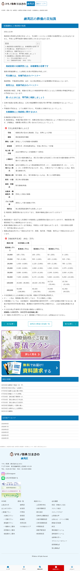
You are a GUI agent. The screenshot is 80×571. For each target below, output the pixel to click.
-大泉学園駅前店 (41, 519)
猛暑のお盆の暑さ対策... (12, 391)
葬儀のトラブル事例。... (12, 394)
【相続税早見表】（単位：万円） (21, 60)
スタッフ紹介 (56, 508)
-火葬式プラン (8, 515)
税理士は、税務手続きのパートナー (19, 51)
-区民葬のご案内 (9, 530)
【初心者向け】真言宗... (12, 402)
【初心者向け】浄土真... (12, 399)
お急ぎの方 (5, 505)
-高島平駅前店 (41, 530)
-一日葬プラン (8, 519)
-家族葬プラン (8, 523)
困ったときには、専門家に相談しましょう (21, 53)
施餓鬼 (7, 411)
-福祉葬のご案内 (9, 534)
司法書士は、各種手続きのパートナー (20, 49)
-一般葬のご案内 (9, 526)
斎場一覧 (21, 501)
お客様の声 (55, 515)
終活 (53, 526)
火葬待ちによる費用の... (12, 408)
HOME (3, 501)
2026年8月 (5, 423)
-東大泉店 (39, 512)
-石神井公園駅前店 (42, 515)
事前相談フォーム (58, 530)
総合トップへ (41, 3)
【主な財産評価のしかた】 (19, 58)
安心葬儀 (55, 548)
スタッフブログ (57, 512)
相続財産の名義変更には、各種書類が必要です (23, 46)
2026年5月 (5, 432)
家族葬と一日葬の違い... (12, 405)
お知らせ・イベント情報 (60, 519)
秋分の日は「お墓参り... (12, 388)
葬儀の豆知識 (56, 523)
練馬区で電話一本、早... (12, 385)
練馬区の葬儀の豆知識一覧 (40, 324)
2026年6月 (5, 429)
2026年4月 (5, 435)
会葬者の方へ (56, 537)
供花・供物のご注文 (59, 505)
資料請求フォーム (58, 534)
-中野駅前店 (40, 526)
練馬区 (30, 3)
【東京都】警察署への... (12, 396)
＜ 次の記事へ (9, 324)
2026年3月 (5, 438)
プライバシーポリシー (59, 541)
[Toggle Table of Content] (37, 43)
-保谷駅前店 (40, 534)
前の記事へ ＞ (70, 324)
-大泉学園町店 (41, 508)
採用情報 (55, 544)
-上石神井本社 (41, 505)
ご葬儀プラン (6, 512)
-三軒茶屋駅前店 (41, 523)
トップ (8, 569)
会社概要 (55, 501)
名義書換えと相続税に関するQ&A (18, 56)
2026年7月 (5, 426)
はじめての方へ (6, 508)
